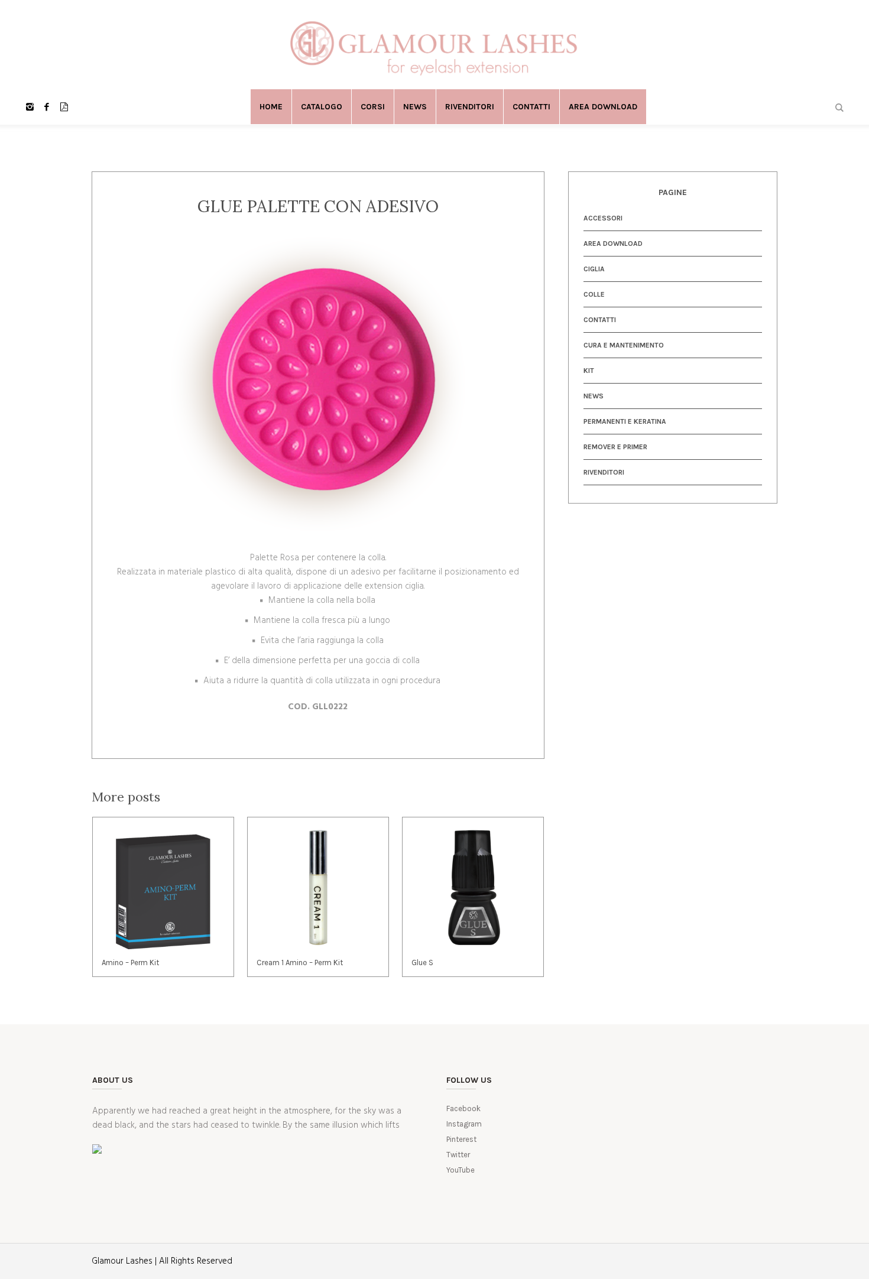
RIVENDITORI (603, 472)
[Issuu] (64, 107)
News (593, 396)
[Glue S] (472, 887)
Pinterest (461, 1139)
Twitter (458, 1154)
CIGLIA (594, 269)
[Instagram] (29, 107)
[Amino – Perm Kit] (163, 887)
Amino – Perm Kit (130, 962)
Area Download (613, 243)
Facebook (463, 1108)
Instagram (464, 1123)
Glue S (422, 962)
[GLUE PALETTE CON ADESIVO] (317, 383)
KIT (588, 370)
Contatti (599, 320)
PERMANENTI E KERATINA (624, 421)
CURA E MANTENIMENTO (623, 345)
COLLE (594, 294)
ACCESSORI (602, 218)
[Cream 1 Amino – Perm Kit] (318, 887)
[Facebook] (47, 107)
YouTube (460, 1170)
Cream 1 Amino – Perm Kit (300, 962)
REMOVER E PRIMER (615, 447)
